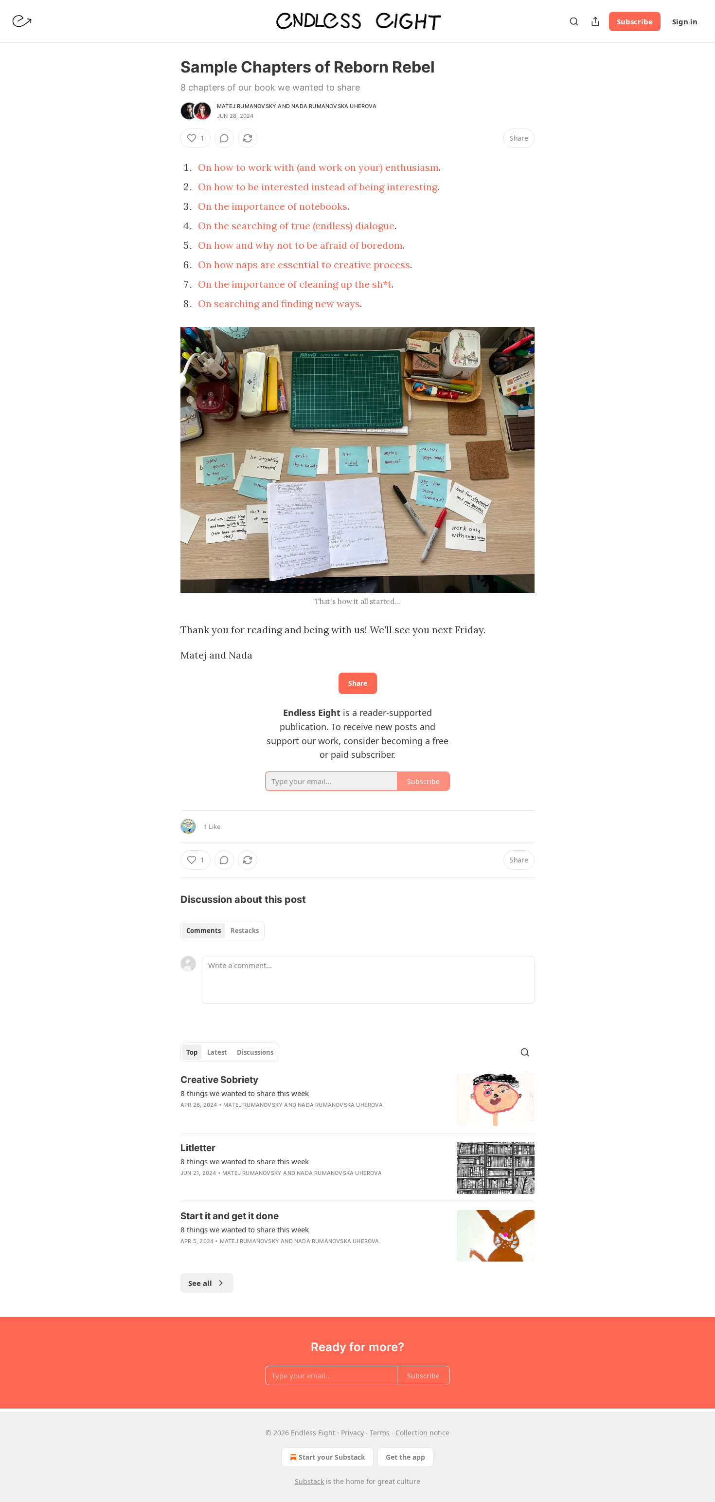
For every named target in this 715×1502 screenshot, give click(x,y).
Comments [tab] (203, 930)
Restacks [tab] (245, 930)
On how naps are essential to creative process (304, 264)
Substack (309, 1481)
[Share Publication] (595, 21)
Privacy (352, 1432)
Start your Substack (332, 1457)
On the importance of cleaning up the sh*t (295, 284)
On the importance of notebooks (272, 206)
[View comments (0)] (224, 138)
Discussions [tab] (255, 1052)
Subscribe (635, 21)
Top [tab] (191, 1052)
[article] (357, 1100)
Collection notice (422, 1432)
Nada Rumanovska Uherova (333, 106)
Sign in (684, 21)
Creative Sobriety (219, 1079)
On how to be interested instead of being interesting (317, 187)
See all (200, 1283)
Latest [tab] (217, 1052)
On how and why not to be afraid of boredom (300, 245)
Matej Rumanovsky (246, 106)
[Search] (574, 21)
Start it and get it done (229, 1216)
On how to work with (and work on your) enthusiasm (318, 167)
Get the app (405, 1457)
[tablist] (222, 930)
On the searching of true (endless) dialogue (296, 226)
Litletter (197, 1148)
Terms (380, 1432)
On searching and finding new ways (279, 303)
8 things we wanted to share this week (244, 1093)
